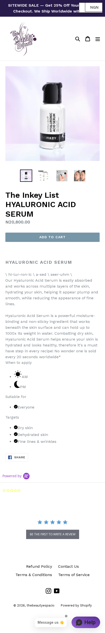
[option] (26, 175)
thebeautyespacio (40, 605)
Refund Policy (39, 566)
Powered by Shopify (76, 605)
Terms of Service (74, 574)
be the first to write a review (52, 534)
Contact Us (68, 566)
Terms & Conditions (33, 574)
